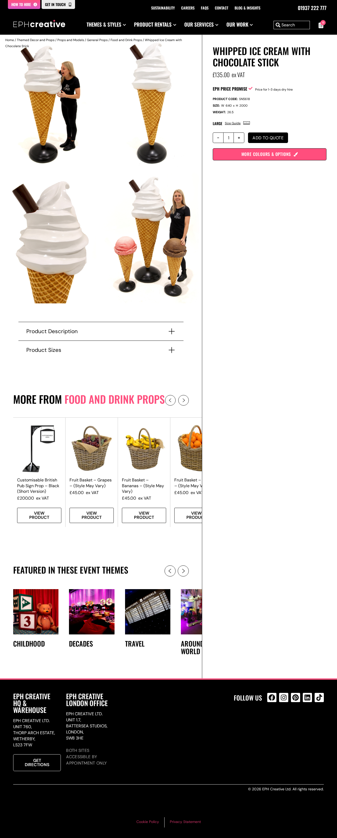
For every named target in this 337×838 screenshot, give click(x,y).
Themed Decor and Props (35, 40)
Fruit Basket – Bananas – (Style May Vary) (143, 485)
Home (9, 40)
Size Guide (233, 123)
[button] (170, 400)
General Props (97, 40)
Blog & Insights (247, 8)
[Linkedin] (307, 697)
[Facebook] (271, 697)
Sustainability (163, 8)
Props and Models (70, 40)
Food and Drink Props (126, 40)
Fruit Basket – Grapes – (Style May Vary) (91, 482)
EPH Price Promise (230, 89)
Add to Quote (268, 138)
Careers (188, 8)
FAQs (205, 8)
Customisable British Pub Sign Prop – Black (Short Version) (38, 485)
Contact (221, 8)
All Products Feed (273, 720)
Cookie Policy (147, 821)
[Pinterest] (295, 697)
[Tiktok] (319, 697)
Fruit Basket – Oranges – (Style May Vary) (196, 482)
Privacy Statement (185, 821)
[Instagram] (283, 697)
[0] (319, 25)
